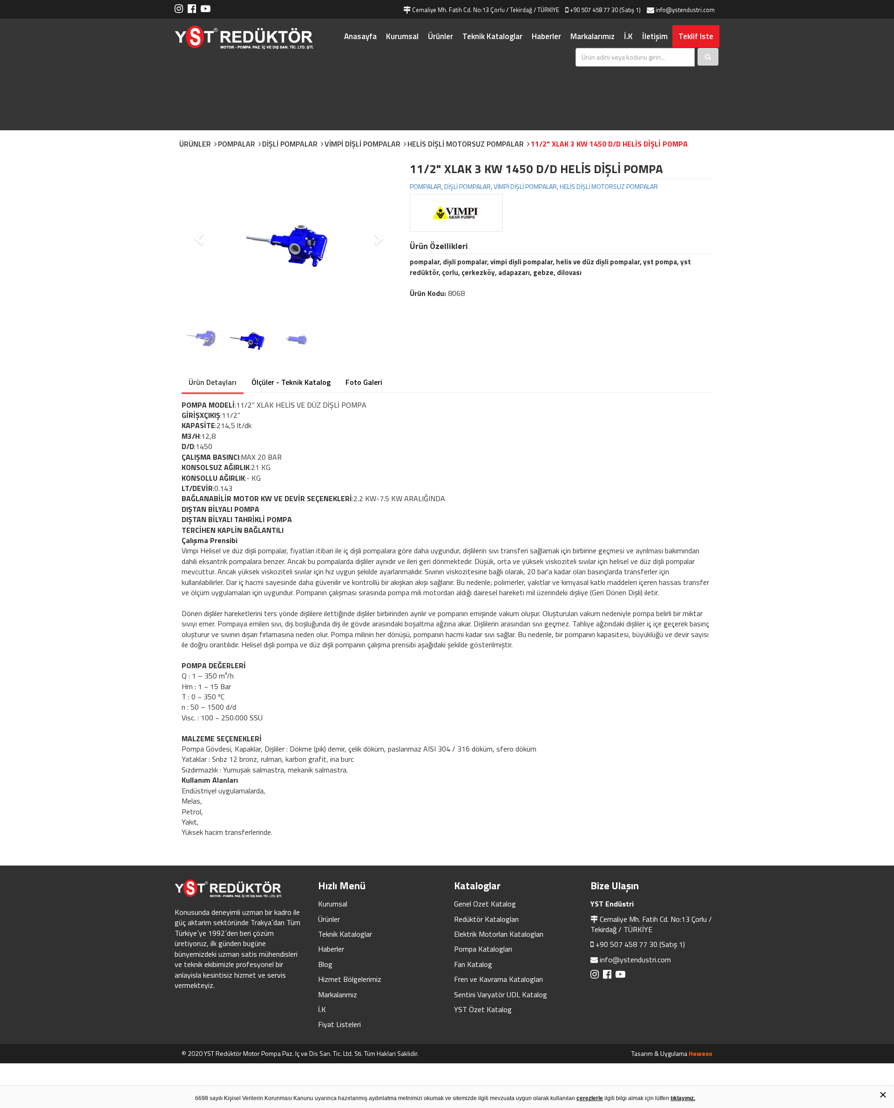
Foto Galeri (363, 382)
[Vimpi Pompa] (456, 213)
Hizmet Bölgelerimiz (349, 979)
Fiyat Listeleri (339, 1024)
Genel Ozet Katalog (485, 903)
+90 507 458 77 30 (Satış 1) (640, 944)
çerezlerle (589, 1098)
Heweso (700, 1053)
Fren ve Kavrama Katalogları (498, 979)
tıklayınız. (682, 1098)
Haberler (546, 36)
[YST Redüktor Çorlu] (256, 37)
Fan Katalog (473, 964)
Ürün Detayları (213, 382)
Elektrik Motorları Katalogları (498, 934)
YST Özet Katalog (483, 1009)
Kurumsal (402, 36)
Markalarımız (592, 36)
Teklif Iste (695, 36)
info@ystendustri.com (635, 959)
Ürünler (440, 36)
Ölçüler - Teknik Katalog (291, 382)
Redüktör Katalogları (486, 919)
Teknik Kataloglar (492, 36)
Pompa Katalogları (483, 948)
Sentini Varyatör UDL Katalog (500, 994)
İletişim (655, 36)
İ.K (628, 36)
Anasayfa (360, 36)
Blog (325, 964)
